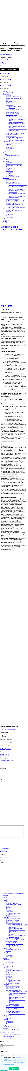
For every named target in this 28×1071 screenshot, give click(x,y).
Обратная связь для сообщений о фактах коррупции (18, 129)
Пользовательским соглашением (11, 1060)
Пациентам (6, 110)
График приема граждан (12, 109)
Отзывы (5, 151)
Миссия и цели (10, 92)
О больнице (6, 94)
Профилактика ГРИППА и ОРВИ (15, 133)
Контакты (5, 154)
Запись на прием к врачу (12, 131)
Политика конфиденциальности (14, 137)
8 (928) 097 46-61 (5, 73)
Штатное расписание (15, 106)
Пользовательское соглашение (17, 140)
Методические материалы (16, 122)
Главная (5, 91)
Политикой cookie (18, 1059)
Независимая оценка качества (14, 143)
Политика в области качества (14, 96)
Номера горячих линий (12, 155)
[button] (14, 735)
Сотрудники (9, 105)
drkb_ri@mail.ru (5, 63)
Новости (5, 145)
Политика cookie (13, 138)
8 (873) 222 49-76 (5, 79)
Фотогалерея (9, 147)
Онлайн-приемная (11, 136)
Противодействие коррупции (14, 116)
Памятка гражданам (11, 115)
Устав (7, 99)
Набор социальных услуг (13, 112)
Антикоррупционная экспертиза (18, 117)
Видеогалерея (10, 148)
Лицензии (9, 101)
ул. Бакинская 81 (6, 54)
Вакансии (12, 108)
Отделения (9, 95)
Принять (14, 1068)
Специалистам (7, 141)
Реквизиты (9, 102)
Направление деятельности (13, 98)
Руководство (9, 103)
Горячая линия (5, 849)
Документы (6, 153)
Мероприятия (9, 150)
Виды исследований (11, 134)
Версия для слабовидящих (11, 69)
